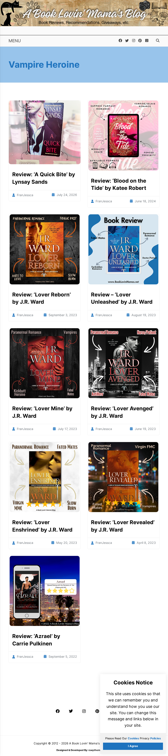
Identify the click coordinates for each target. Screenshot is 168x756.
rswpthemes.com (98, 750)
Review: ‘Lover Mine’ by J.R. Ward (42, 412)
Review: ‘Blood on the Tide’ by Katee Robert (118, 184)
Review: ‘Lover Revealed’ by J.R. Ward (122, 526)
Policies (155, 738)
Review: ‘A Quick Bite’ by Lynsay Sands (43, 178)
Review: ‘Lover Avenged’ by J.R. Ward (122, 412)
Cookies (133, 738)
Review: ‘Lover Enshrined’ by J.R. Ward (42, 526)
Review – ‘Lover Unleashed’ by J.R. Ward (121, 298)
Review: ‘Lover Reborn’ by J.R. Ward (41, 298)
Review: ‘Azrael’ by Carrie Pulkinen (36, 640)
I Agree (133, 746)
